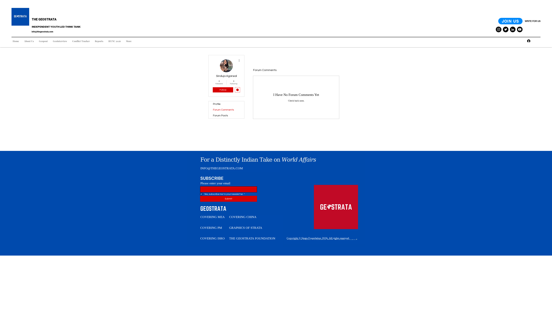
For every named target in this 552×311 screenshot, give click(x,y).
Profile (217, 104)
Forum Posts (220, 115)
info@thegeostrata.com (42, 32)
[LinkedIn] (512, 29)
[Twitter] (505, 29)
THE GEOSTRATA (44, 19)
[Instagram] (498, 29)
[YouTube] (520, 29)
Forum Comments (223, 109)
